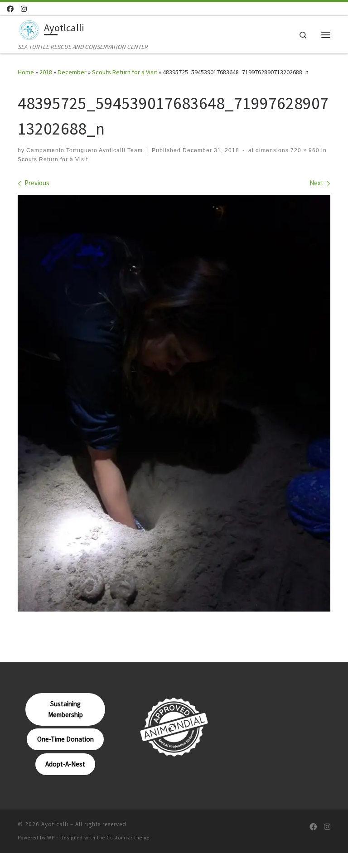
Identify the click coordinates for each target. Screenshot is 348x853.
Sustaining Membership (65, 709)
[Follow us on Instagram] (24, 9)
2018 (45, 72)
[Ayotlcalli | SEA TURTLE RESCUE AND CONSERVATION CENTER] (29, 29)
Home (26, 72)
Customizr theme (128, 837)
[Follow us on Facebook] (10, 9)
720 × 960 (304, 150)
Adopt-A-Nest (65, 764)
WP (51, 837)
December (72, 72)
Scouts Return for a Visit (124, 72)
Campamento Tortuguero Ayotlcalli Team (84, 150)
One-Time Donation (65, 739)
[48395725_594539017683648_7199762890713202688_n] (174, 403)
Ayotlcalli (54, 824)
